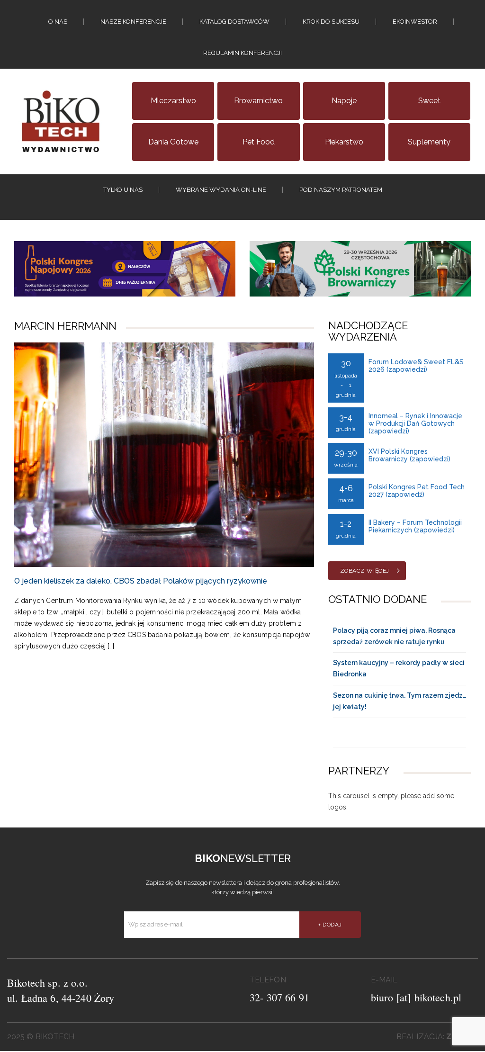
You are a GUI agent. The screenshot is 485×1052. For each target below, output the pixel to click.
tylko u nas (123, 189)
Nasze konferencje (133, 21)
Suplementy (429, 141)
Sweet (429, 100)
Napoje (344, 100)
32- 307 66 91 (279, 997)
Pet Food (258, 141)
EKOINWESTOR (415, 21)
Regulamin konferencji (242, 52)
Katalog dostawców (234, 21)
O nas (57, 21)
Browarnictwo (258, 100)
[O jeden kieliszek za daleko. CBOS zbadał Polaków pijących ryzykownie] (164, 454)
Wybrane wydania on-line (221, 189)
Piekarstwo (344, 141)
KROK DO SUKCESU (331, 21)
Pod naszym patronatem (340, 189)
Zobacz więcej (364, 570)
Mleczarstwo (173, 100)
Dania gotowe (173, 141)
